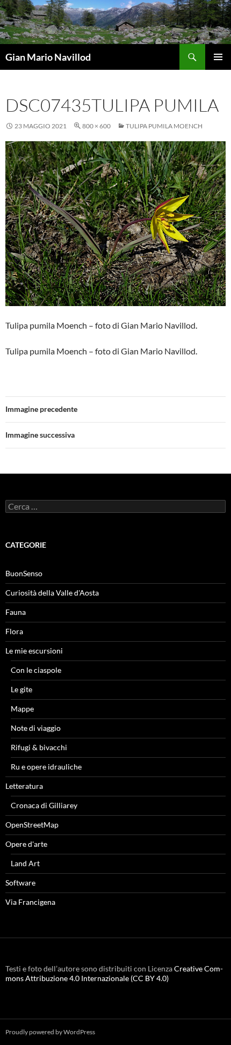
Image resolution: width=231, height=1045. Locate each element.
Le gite (21, 689)
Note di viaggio (36, 727)
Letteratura (24, 785)
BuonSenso (23, 573)
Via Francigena (30, 901)
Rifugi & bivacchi (39, 747)
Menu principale (218, 57)
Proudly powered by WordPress (50, 1032)
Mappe (22, 708)
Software (20, 882)
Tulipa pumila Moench (164, 126)
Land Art (25, 863)
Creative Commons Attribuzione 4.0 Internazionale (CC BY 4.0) (114, 973)
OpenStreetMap (32, 824)
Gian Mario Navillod (48, 57)
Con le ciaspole (36, 669)
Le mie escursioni (34, 650)
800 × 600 (96, 126)
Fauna (15, 611)
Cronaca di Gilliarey (44, 805)
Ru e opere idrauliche (46, 766)
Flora (14, 631)
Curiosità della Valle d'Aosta (52, 592)
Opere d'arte (26, 843)
